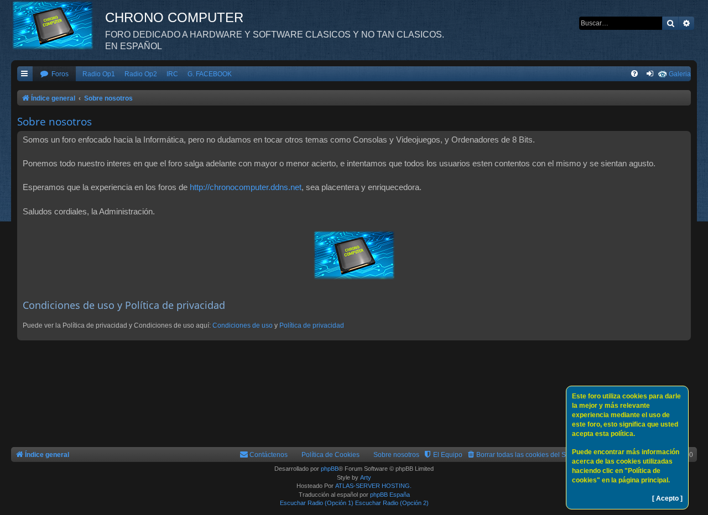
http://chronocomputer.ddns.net (245, 187)
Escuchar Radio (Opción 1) (316, 503)
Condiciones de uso (242, 325)
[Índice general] (58, 25)
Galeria (680, 74)
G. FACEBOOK (210, 74)
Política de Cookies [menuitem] (330, 455)
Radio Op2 (140, 74)
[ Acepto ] (667, 498)
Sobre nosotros (396, 455)
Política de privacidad (311, 325)
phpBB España (390, 494)
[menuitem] (54, 74)
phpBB (330, 468)
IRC (172, 74)
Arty (365, 477)
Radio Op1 (98, 74)
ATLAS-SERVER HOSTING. (373, 485)
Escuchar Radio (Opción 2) (392, 503)
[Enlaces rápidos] (25, 74)
